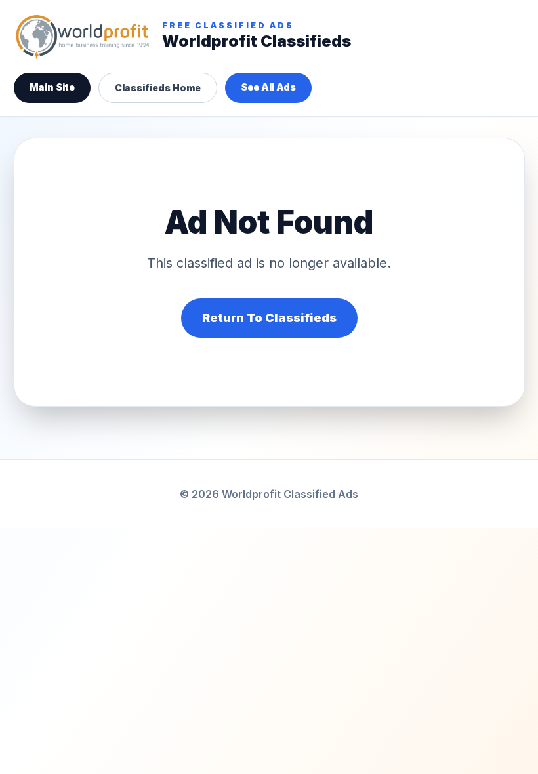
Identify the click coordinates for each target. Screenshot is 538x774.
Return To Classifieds (269, 318)
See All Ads (268, 86)
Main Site (52, 86)
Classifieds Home (158, 87)
